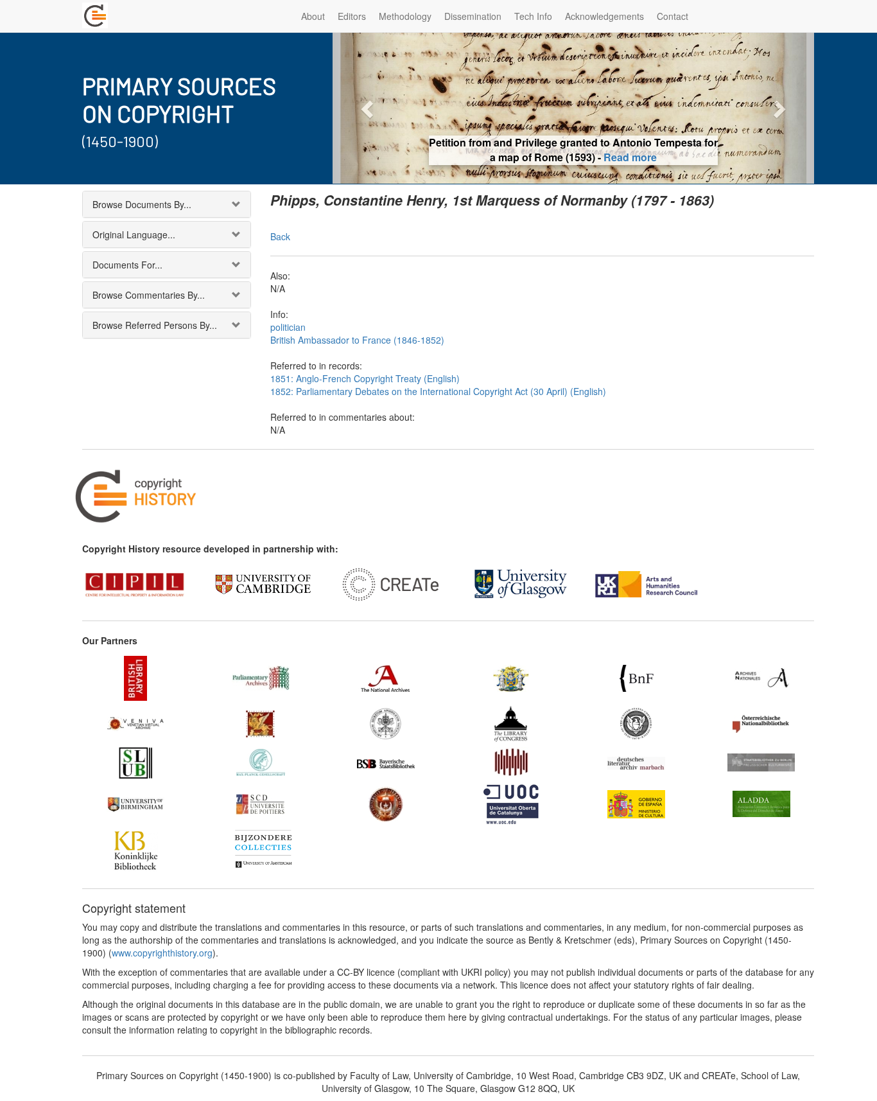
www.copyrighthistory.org (162, 952)
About (313, 16)
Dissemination (472, 16)
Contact (672, 16)
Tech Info (533, 16)
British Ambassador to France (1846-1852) (357, 339)
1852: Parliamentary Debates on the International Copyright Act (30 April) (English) (438, 391)
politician (288, 327)
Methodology (405, 16)
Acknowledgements (604, 16)
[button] (369, 108)
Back (280, 236)
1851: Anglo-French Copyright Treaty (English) (365, 378)
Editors (352, 16)
